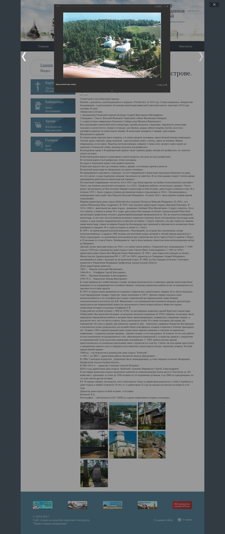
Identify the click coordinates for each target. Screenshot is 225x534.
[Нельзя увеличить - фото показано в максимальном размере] (164, 6)
